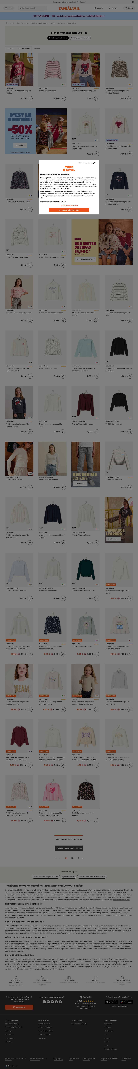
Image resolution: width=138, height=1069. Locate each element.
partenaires (49, 186)
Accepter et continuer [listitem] (69, 210)
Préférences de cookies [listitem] (69, 205)
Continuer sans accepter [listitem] (87, 163)
